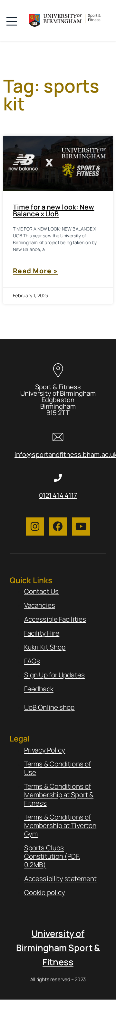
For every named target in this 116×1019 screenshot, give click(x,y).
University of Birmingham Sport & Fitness (58, 947)
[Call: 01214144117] (58, 478)
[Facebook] (58, 526)
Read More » (35, 270)
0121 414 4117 (58, 495)
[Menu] (13, 21)
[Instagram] (35, 526)
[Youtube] (81, 526)
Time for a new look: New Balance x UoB (53, 210)
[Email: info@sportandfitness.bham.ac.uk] (58, 437)
